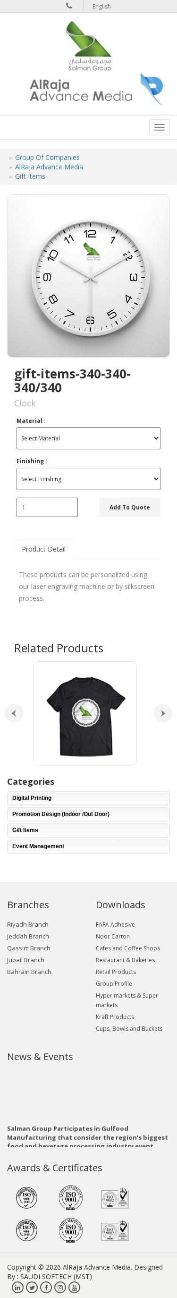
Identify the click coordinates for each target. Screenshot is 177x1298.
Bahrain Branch (29, 971)
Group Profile (114, 984)
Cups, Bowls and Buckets (129, 1029)
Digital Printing (31, 798)
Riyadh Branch (28, 924)
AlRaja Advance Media (49, 166)
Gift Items (30, 176)
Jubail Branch (25, 960)
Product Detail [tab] (44, 548)
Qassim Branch (29, 948)
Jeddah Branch (28, 936)
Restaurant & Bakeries (125, 960)
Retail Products (116, 972)
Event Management (38, 846)
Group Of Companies (47, 157)
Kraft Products (115, 1017)
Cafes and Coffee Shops (128, 948)
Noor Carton (113, 936)
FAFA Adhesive (115, 925)
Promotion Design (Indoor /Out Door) (61, 814)
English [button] (102, 6)
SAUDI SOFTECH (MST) (56, 1276)
